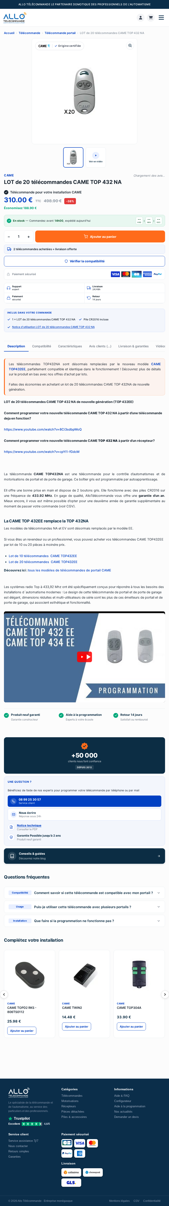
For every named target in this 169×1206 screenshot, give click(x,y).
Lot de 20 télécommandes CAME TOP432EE (43, 562)
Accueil (9, 33)
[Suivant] (165, 994)
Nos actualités (123, 1111)
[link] (141, 18)
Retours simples (18, 1151)
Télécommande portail (60, 33)
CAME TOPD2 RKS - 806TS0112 (22, 1010)
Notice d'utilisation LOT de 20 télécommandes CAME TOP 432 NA (53, 327)
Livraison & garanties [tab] (133, 346)
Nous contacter (18, 1146)
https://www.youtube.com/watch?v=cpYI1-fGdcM (41, 452)
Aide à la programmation (129, 1106)
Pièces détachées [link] (72, 1111)
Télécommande (29, 33)
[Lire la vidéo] (84, 657)
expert (16, 288)
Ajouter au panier (103, 236)
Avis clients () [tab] (100, 346)
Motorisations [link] (70, 1101)
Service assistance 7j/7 (23, 1140)
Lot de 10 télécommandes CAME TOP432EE (43, 556)
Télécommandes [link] (72, 1095)
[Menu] (161, 17)
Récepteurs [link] (68, 1106)
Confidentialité (152, 1200)
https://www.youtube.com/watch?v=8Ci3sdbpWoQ (43, 429)
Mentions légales (119, 1200)
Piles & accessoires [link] (74, 1117)
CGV (136, 1200)
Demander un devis (126, 1117)
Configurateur (122, 1101)
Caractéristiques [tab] (70, 346)
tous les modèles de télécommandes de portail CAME (69, 570)
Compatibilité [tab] (41, 346)
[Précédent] (4, 994)
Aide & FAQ (121, 1095)
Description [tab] (16, 346)
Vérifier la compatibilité (87, 261)
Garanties (14, 1156)
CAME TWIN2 (72, 1007)
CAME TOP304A (129, 1007)
